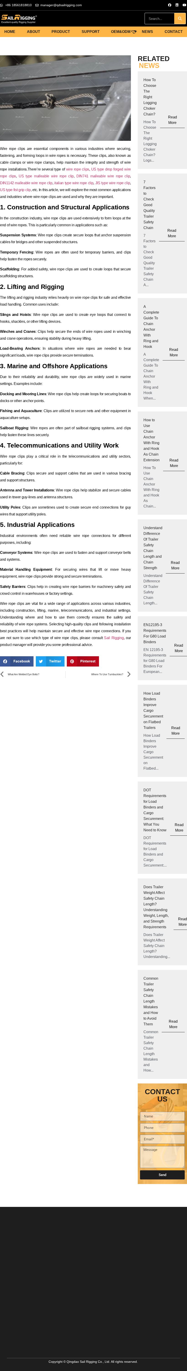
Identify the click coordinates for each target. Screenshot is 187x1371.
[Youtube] (184, 5)
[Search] (180, 18)
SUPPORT (91, 32)
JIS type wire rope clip (112, 183)
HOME (9, 32)
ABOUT (33, 32)
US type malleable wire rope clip (46, 176)
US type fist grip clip (15, 190)
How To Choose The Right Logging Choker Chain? (150, 97)
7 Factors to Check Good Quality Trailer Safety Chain (149, 205)
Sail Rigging (114, 638)
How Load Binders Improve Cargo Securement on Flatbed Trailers (153, 710)
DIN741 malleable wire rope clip (103, 176)
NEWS (147, 32)
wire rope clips (77, 169)
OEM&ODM (120, 32)
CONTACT (174, 32)
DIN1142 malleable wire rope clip (26, 183)
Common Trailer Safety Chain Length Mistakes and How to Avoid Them (150, 1001)
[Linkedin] (176, 5)
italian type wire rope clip (73, 183)
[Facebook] (169, 5)
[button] (17, 661)
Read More (172, 120)
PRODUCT (61, 32)
